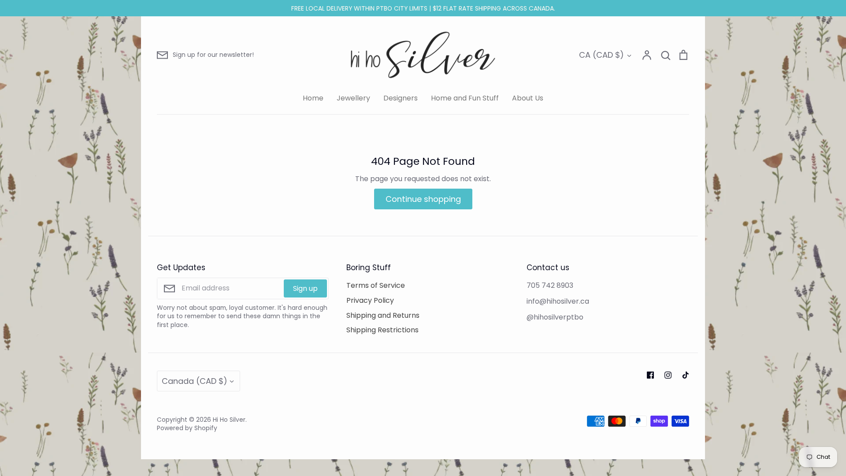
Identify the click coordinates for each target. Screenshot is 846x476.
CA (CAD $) (601, 54)
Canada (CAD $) (194, 381)
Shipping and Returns (382, 315)
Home (313, 98)
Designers (400, 98)
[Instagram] (668, 375)
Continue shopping (423, 199)
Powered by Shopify (187, 428)
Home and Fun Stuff (465, 98)
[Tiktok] (685, 375)
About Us (527, 98)
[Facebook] (650, 375)
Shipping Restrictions (382, 330)
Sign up (305, 288)
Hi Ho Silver (229, 419)
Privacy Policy (370, 300)
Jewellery (353, 98)
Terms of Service (375, 285)
